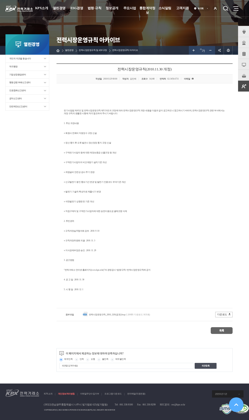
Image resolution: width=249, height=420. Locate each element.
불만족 (105, 359)
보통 (93, 359)
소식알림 (165, 8)
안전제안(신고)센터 (18, 106)
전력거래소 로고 (19, 8)
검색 (226, 8)
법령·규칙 (95, 8)
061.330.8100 (126, 404)
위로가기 (236, 404)
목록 (221, 330)
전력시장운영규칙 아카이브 (125, 50)
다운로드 (222, 314)
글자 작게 (210, 50)
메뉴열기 (235, 8)
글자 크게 (193, 50)
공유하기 (219, 50)
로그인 (215, 8)
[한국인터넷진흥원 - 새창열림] (226, 405)
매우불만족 (120, 359)
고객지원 (182, 8)
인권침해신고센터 (17, 90)
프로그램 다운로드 (113, 393)
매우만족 (68, 359)
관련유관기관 (221, 394)
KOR (202, 9)
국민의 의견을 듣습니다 (20, 58)
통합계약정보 (147, 10)
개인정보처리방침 (66, 393)
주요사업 (129, 8)
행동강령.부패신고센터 (19, 82)
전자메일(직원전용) (136, 393)
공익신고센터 (15, 98)
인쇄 (228, 50)
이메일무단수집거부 (89, 393)
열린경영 (59, 8)
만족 (82, 359)
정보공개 (112, 8)
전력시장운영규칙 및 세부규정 (93, 50)
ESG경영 (77, 8)
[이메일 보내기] (193, 79)
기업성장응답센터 (17, 74)
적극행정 (13, 66)
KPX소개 (41, 8)
